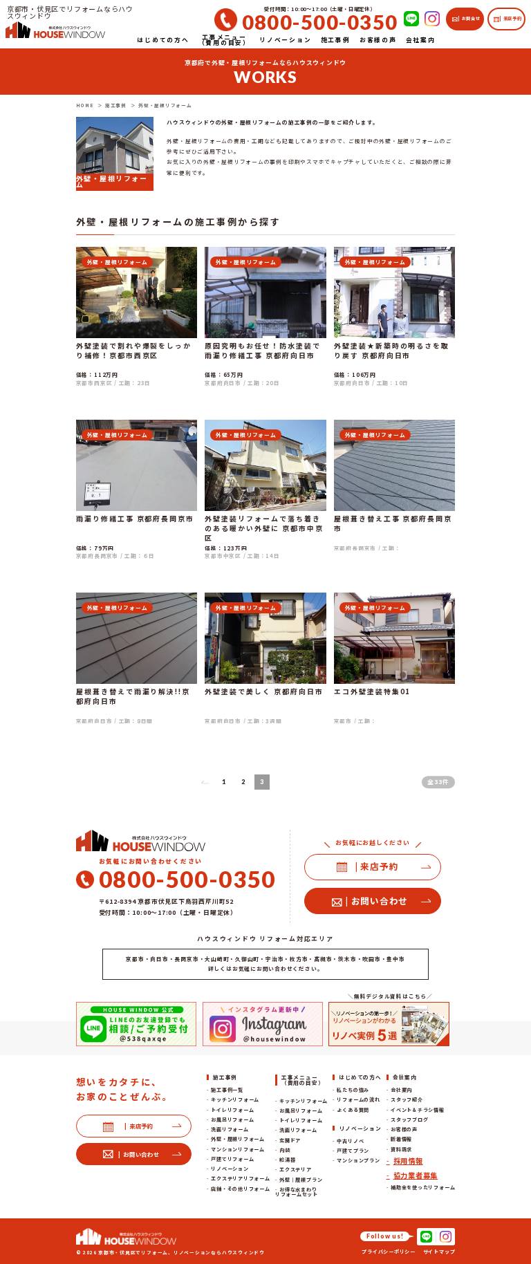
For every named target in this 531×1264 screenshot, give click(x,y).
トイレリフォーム (232, 1109)
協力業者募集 (415, 1175)
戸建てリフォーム (232, 1158)
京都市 (135, 959)
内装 (284, 1149)
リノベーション (229, 1168)
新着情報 (401, 1138)
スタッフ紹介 (407, 1099)
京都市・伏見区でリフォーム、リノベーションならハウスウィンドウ (181, 1252)
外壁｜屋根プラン (300, 1179)
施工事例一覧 (227, 1089)
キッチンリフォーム (235, 1099)
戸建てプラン (353, 1150)
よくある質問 (353, 1109)
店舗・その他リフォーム (240, 1188)
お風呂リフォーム (232, 1119)
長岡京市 (186, 959)
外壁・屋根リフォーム (238, 1138)
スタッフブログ (409, 1119)
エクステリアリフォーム (240, 1178)
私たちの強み (353, 1089)
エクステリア (295, 1169)
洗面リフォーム (229, 1129)
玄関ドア (290, 1140)
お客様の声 (404, 1129)
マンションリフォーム (238, 1149)
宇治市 (274, 959)
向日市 (159, 959)
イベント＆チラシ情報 (418, 1109)
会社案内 (401, 1089)
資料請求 (401, 1149)
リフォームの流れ (358, 1099)
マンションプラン (358, 1160)
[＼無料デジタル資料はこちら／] (388, 1024)
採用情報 (408, 1160)
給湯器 (287, 1159)
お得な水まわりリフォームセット (296, 1192)
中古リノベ (350, 1140)
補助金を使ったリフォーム (423, 1187)
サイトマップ (439, 1251)
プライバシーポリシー (389, 1251)
